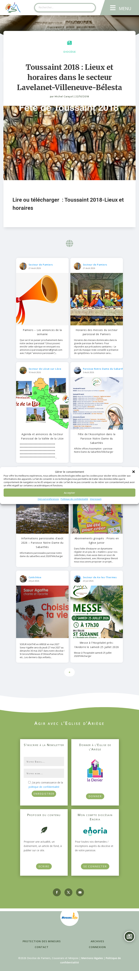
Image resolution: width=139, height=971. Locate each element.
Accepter (69, 492)
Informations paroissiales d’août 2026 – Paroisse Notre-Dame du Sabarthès (42, 543)
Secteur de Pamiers (41, 264)
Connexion (97, 947)
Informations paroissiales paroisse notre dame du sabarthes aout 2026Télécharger (41, 554)
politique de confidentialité (44, 787)
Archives (97, 941)
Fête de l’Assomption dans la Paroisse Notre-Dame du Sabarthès (96, 438)
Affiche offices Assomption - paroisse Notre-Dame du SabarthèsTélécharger (93, 450)
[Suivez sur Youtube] (80, 892)
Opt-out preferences (48, 499)
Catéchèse (35, 577)
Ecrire (44, 866)
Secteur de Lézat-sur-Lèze (45, 368)
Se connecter (95, 866)
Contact (42, 947)
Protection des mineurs (42, 941)
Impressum (96, 499)
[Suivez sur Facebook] (57, 892)
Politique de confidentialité (74, 499)
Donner (95, 796)
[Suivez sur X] (68, 892)
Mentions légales (92, 958)
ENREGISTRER (43, 793)
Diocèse (69, 51)
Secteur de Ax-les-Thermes (100, 577)
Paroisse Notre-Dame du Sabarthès (104, 368)
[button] (133, 472)
